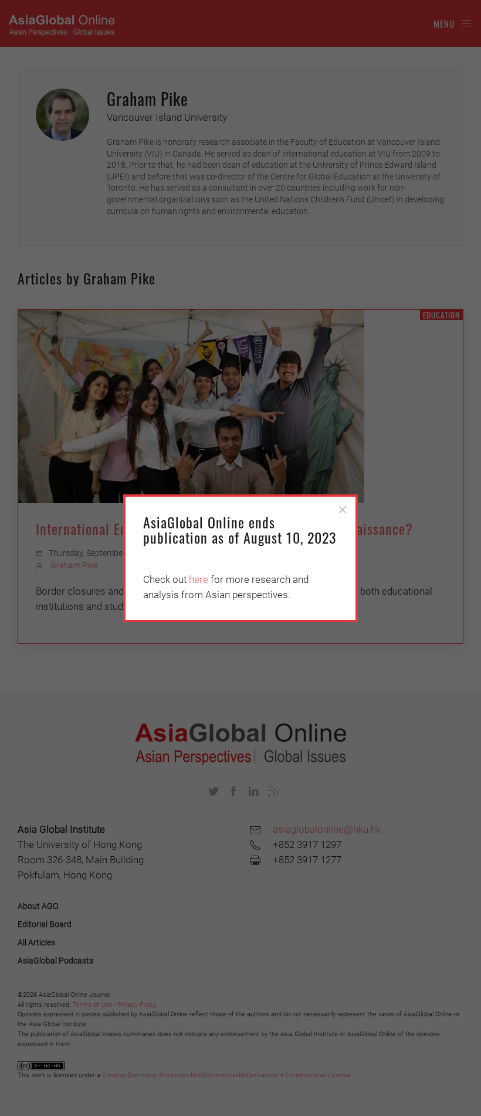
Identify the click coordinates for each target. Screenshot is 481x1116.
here (198, 579)
